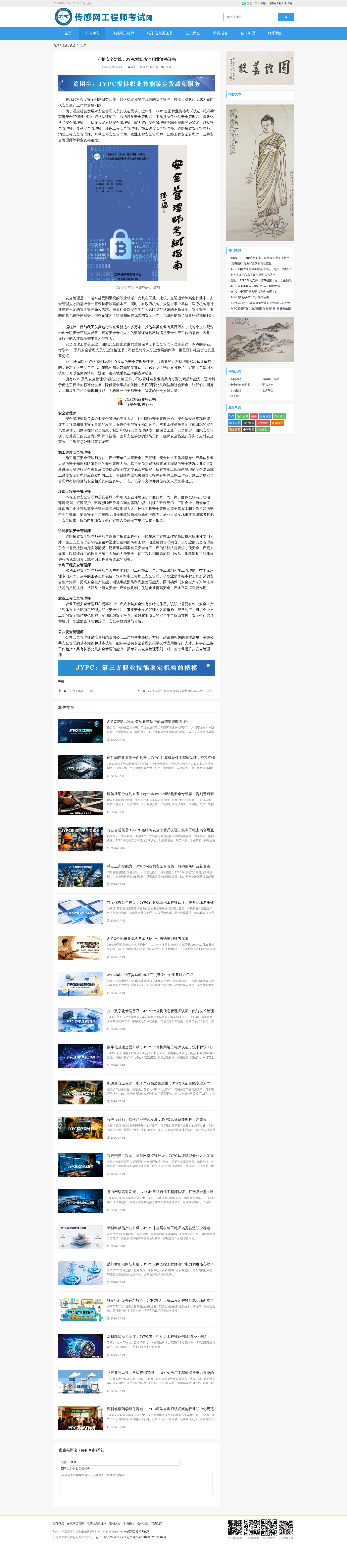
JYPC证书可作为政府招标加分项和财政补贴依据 (260, 308)
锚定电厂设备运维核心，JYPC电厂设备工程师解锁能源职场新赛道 (160, 1300)
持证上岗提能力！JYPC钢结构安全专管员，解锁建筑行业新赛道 (158, 866)
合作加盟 (248, 33)
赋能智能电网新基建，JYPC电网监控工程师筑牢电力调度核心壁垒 (160, 1264)
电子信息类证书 (159, 33)
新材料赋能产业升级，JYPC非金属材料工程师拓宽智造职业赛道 (158, 1228)
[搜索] (286, 17)
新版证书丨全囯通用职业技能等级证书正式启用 (259, 257)
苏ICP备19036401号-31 (111, 1537)
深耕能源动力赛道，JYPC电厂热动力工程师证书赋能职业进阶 (157, 1337)
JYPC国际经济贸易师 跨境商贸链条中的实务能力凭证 (150, 975)
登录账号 (84, 1468)
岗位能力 (263, 429)
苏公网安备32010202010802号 (146, 1537)
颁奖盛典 (242, 416)
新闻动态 (92, 33)
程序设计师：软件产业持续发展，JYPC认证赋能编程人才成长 (157, 1119)
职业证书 (234, 422)
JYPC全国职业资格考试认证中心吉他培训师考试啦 (148, 939)
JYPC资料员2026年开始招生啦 (249, 297)
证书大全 (193, 33)
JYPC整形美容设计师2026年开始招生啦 (255, 286)
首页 (68, 33)
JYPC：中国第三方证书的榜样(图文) (253, 291)
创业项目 (263, 422)
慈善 (254, 416)
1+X (231, 416)
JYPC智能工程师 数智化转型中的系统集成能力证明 (180, 690)
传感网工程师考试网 (280, 3)
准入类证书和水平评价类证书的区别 (252, 274)
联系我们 (275, 33)
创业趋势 (248, 422)
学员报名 (220, 33)
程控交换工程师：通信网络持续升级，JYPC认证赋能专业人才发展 (160, 1156)
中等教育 (248, 429)
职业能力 (279, 416)
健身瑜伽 (265, 416)
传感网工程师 (123, 33)
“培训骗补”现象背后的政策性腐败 (251, 263)
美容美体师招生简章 (82, 690)
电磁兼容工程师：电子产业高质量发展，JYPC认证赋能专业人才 (158, 1083)
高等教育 (277, 422)
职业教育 (234, 429)
